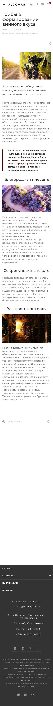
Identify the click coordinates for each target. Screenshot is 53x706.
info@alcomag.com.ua (28, 606)
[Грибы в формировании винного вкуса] (26, 66)
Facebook (15, 648)
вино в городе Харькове (21, 163)
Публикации (10, 583)
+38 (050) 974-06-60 (27, 602)
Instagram (23, 648)
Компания (8, 576)
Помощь (7, 590)
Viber (38, 648)
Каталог (7, 568)
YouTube (30, 648)
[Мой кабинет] (42, 4)
